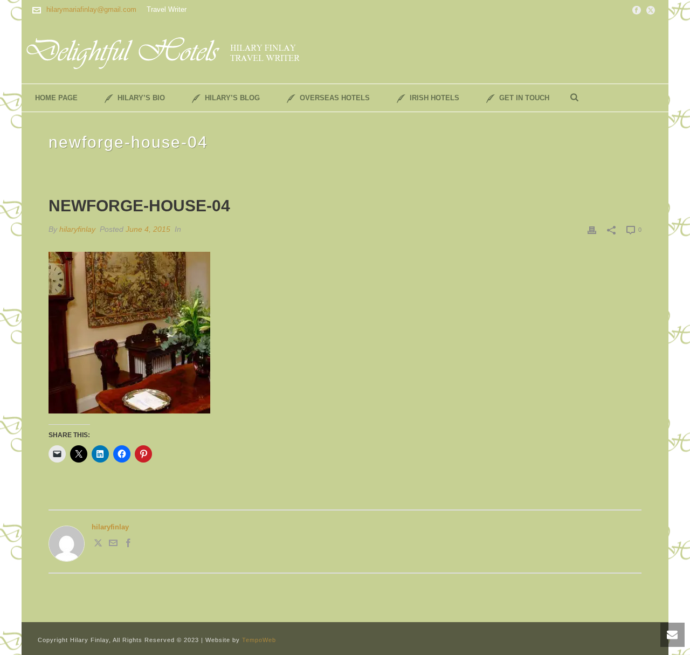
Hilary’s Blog (232, 98)
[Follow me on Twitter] (98, 545)
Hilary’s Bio (141, 98)
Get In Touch (524, 98)
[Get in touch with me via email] (113, 545)
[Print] (592, 230)
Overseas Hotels (335, 98)
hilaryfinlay (77, 229)
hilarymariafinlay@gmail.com (91, 9)
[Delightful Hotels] (170, 51)
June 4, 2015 (148, 229)
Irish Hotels (434, 98)
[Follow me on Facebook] (128, 545)
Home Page (56, 98)
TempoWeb (259, 640)
